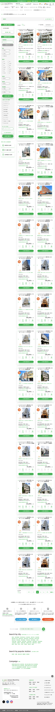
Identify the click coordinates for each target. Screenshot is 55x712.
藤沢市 (13, 644)
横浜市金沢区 (26, 638)
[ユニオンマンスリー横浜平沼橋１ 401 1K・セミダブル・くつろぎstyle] (26, 488)
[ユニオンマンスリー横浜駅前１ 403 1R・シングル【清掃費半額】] (45, 413)
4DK (10, 71)
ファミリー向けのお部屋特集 (25, 668)
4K (4, 71)
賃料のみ (5, 56)
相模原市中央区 (29, 642)
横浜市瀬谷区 (23, 639)
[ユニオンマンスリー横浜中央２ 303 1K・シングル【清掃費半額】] (45, 525)
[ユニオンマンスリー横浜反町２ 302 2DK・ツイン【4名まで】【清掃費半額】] (45, 451)
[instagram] (11, 701)
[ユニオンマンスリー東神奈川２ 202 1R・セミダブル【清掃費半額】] (45, 191)
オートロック (6, 117)
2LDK (5, 67)
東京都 (30, 682)
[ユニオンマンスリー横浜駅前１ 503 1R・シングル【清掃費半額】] (45, 562)
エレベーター (6, 119)
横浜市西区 (24, 50)
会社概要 (3, 710)
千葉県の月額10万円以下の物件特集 (18, 665)
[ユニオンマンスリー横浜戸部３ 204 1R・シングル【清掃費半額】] (45, 488)
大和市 (22, 644)
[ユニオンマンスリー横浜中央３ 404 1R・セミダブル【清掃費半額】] (26, 265)
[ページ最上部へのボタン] (52, 676)
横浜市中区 (33, 637)
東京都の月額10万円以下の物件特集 (18, 664)
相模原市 (18, 642)
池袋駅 (34, 696)
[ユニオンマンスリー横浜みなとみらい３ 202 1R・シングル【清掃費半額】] (45, 37)
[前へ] (18, 38)
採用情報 (16, 710)
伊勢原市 (25, 644)
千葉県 (30, 684)
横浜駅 (13, 654)
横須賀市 (39, 642)
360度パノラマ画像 (7, 121)
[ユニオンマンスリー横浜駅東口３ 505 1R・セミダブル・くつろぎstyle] (45, 339)
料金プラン (17, 7)
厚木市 (19, 644)
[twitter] (3, 701)
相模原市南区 (34, 642)
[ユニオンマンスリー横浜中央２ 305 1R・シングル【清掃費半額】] (26, 562)
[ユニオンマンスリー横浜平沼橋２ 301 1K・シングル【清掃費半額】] (45, 75)
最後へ (52, 592)
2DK (10, 65)
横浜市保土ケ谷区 (15, 638)
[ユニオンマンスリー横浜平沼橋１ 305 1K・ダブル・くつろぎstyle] (45, 376)
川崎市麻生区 (14, 642)
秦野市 (16, 644)
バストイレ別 (6, 113)
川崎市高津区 (29, 641)
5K (9, 72)
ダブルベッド (6, 105)
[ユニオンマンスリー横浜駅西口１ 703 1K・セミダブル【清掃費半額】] (45, 228)
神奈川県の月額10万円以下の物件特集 (31, 664)
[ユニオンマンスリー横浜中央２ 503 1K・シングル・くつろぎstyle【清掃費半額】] (26, 451)
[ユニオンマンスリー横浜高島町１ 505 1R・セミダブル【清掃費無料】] (26, 75)
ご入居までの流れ (13, 7)
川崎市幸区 (19, 641)
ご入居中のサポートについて (48, 692)
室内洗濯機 (5, 109)
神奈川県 (34, 682)
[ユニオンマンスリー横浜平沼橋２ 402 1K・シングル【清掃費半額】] (26, 376)
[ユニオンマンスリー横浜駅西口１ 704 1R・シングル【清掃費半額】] (26, 228)
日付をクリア (8, 44)
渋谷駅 (37, 696)
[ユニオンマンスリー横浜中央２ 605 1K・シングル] (45, 265)
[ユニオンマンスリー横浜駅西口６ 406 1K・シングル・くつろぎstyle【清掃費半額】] (45, 153)
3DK (4, 69)
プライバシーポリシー (10, 710)
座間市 (33, 644)
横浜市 (13, 637)
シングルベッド (6, 101)
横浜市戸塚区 (37, 638)
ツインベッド (6, 107)
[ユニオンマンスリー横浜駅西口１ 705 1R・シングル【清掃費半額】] (26, 302)
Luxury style (6, 123)
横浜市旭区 (14, 639)
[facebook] (7, 701)
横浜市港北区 (31, 638)
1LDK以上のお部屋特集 (16, 668)
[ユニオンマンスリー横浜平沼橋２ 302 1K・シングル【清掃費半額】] (26, 113)
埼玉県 (38, 682)
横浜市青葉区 (33, 639)
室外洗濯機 (5, 111)
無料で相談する (34, 619)
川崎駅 (16, 654)
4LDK (5, 72)
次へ (47, 592)
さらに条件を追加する (7, 132)
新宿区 (30, 689)
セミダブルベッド (7, 103)
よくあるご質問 (21, 7)
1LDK (10, 63)
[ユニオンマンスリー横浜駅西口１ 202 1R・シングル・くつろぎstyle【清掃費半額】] (45, 114)
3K (9, 67)
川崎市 (37, 639)
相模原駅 (24, 654)
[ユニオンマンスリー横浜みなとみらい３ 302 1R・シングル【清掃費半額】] (26, 37)
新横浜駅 (27, 654)
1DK (4, 63)
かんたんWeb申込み (48, 619)
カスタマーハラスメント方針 (23, 710)
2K (4, 65)
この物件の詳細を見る (26, 61)
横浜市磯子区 (21, 638)
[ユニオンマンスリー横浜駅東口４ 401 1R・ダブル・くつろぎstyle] (26, 151)
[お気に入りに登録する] (20, 43)
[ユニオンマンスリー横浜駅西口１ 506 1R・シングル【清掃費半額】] (26, 525)
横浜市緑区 (18, 639)
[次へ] (34, 38)
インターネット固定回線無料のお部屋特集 (19, 667)
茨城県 (34, 684)
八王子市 (37, 689)
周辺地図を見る (15, 697)
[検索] (43, 629)
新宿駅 (30, 696)
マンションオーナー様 (40, 7)
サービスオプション (47, 687)
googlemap (14, 695)
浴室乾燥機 (5, 115)
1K (9, 61)
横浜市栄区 (28, 639)
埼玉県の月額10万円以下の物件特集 (31, 665)
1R (4, 61)
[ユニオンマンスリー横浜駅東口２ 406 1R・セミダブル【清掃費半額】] (26, 191)
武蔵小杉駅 (20, 654)
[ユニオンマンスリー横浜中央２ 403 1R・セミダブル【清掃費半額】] (26, 413)
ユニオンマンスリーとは (33, 7)
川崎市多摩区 (34, 641)
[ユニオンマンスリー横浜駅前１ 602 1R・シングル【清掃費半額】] (45, 302)
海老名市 (29, 644)
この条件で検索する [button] (7, 96)
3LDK (10, 69)
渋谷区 (34, 689)
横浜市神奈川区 (44, 126)
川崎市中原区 (24, 641)
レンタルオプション (47, 685)
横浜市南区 (37, 637)
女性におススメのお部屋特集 (32, 667)
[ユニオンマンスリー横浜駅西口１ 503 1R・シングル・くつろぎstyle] (26, 339)
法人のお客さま (44, 7)
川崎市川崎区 (14, 641)
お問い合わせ (48, 7)
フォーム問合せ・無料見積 (21, 619)
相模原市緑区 (23, 642)
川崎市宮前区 (40, 641)
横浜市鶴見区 (17, 637)
